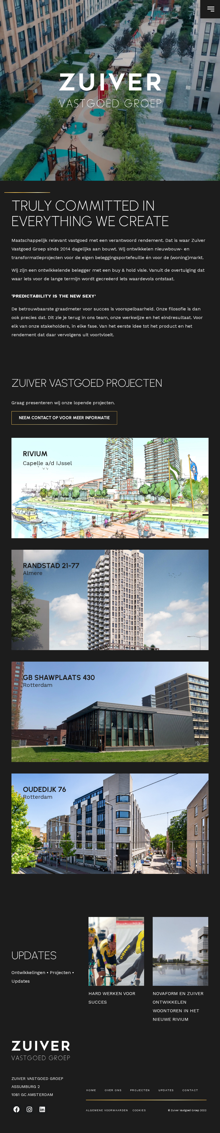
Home (91, 1090)
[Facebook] (16, 1109)
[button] (210, 9)
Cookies (139, 1110)
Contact (190, 1090)
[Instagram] (29, 1109)
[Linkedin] (42, 1109)
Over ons (113, 1090)
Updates (166, 1090)
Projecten (140, 1090)
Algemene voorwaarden (109, 1110)
